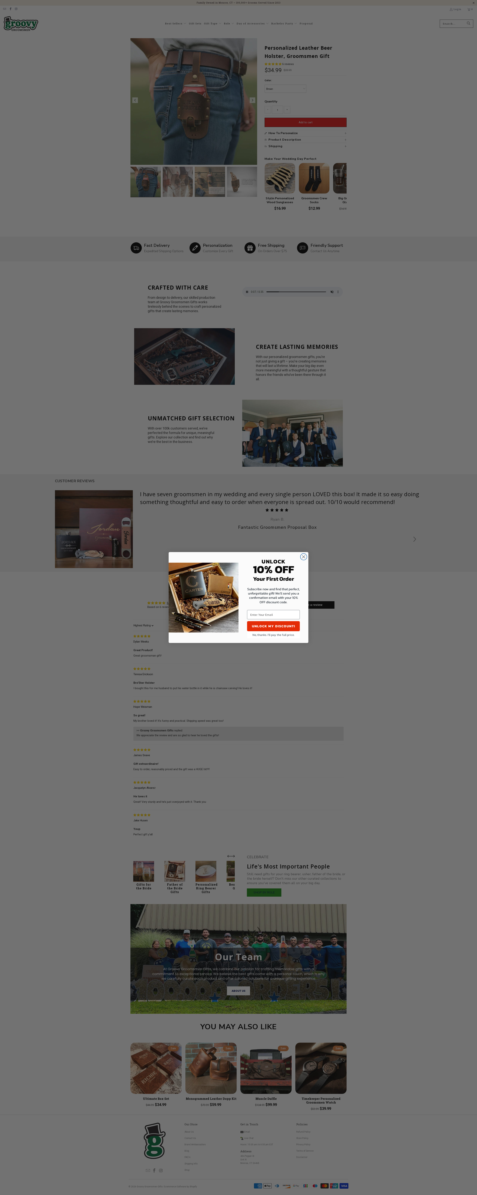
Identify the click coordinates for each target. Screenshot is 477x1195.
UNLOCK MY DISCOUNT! (273, 626)
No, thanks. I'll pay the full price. (273, 635)
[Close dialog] (303, 557)
